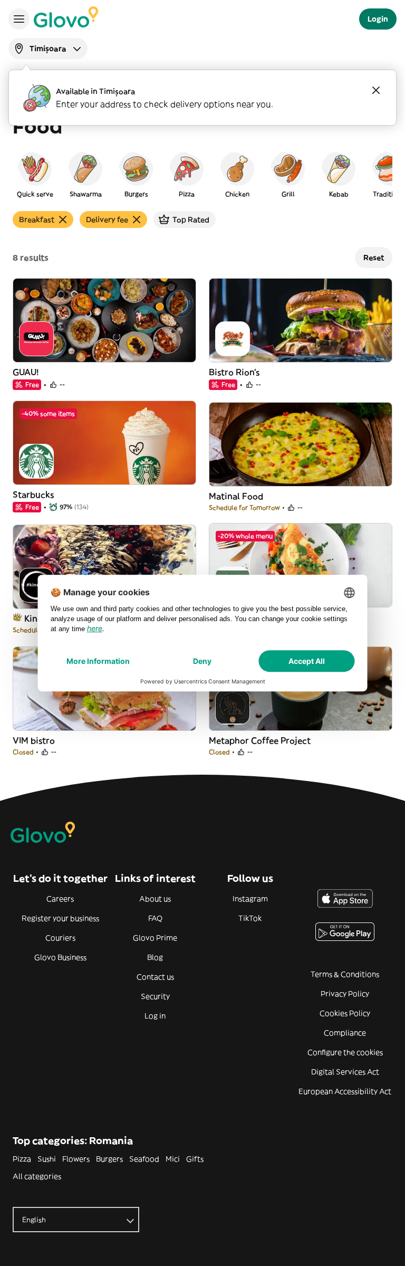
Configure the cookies (345, 1052)
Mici (173, 1159)
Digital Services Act (345, 1072)
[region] (202, 174)
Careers (60, 898)
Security (155, 996)
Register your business (60, 918)
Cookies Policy (345, 1013)
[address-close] (376, 90)
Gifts (195, 1159)
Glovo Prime (155, 938)
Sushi (46, 1159)
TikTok (250, 918)
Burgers (109, 1159)
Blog (155, 957)
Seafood (144, 1159)
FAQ (155, 918)
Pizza (22, 1159)
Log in (155, 1016)
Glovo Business (60, 957)
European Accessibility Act (344, 1091)
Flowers (76, 1159)
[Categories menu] (19, 19)
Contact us (155, 977)
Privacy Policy (345, 993)
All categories (37, 1176)
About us (155, 898)
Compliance (345, 1032)
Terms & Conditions (345, 974)
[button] (35, 174)
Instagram (250, 898)
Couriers (60, 938)
